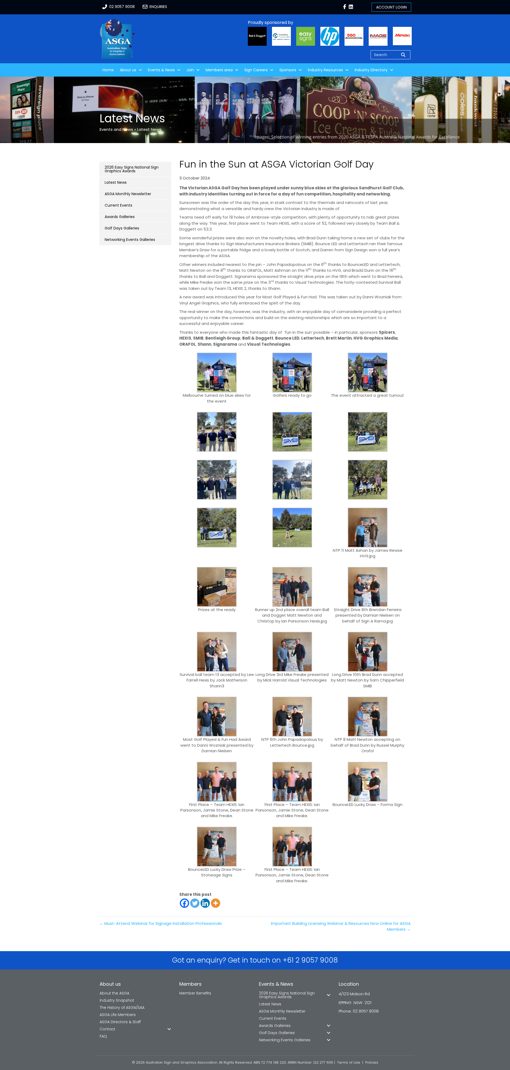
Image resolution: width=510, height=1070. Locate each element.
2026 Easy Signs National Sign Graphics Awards (132, 169)
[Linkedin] (205, 903)
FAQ (103, 1036)
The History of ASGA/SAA (122, 1007)
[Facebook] (184, 903)
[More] (215, 903)
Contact (107, 1029)
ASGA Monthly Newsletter (128, 194)
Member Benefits (195, 993)
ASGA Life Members (118, 1014)
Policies (371, 1062)
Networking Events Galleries (130, 239)
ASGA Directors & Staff (120, 1022)
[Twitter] (194, 903)
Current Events (118, 205)
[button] (169, 1029)
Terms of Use (348, 1062)
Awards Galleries (120, 216)
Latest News (149, 129)
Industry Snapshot (117, 1000)
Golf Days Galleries (122, 228)
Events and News (116, 129)
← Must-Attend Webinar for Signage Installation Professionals (160, 923)
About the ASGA (114, 993)
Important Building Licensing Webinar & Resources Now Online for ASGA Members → (341, 926)
